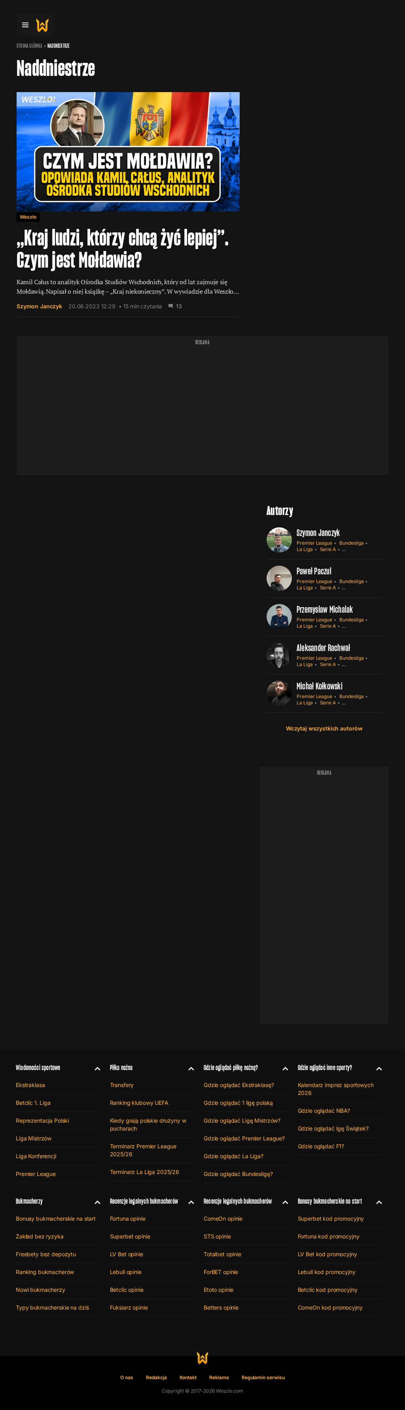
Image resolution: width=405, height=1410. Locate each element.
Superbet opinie (130, 1236)
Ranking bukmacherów (45, 1271)
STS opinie (217, 1236)
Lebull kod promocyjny (327, 1271)
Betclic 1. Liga (33, 1102)
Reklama (219, 1377)
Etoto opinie (218, 1289)
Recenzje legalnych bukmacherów (144, 1201)
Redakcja (156, 1377)
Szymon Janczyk (39, 306)
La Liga (305, 549)
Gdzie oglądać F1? (321, 1146)
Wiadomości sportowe (38, 1067)
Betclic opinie (127, 1289)
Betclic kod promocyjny (328, 1289)
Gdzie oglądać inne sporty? (325, 1067)
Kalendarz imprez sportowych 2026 (336, 1089)
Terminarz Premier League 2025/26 (143, 1150)
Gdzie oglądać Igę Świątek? (333, 1128)
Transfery (122, 1085)
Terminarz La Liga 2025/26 (145, 1171)
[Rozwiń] (94, 1068)
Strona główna (29, 45)
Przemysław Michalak (325, 609)
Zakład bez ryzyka (40, 1236)
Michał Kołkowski (320, 686)
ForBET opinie (221, 1271)
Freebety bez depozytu (46, 1254)
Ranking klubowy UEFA (139, 1102)
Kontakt (188, 1377)
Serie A (328, 549)
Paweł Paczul (314, 571)
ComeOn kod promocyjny (330, 1307)
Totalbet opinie (222, 1254)
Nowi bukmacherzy (40, 1289)
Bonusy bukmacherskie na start (56, 1218)
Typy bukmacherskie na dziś (52, 1307)
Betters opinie (221, 1307)
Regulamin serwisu (263, 1377)
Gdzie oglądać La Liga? (233, 1156)
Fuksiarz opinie (129, 1307)
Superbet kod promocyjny (331, 1218)
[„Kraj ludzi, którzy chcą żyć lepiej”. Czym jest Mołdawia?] (128, 199)
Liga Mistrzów (33, 1138)
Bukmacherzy (29, 1201)
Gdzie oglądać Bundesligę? (238, 1173)
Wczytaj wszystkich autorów (324, 728)
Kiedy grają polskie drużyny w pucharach (148, 1124)
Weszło (28, 217)
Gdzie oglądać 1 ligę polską (238, 1102)
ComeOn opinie (223, 1218)
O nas (126, 1377)
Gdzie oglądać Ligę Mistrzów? (242, 1120)
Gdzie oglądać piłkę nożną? (231, 1067)
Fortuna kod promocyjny (329, 1236)
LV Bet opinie (126, 1254)
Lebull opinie (126, 1271)
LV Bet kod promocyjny (327, 1254)
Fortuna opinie (128, 1218)
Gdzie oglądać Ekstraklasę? (239, 1085)
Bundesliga (351, 543)
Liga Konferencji (36, 1156)
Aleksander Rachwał (323, 648)
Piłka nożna (121, 1067)
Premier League (314, 543)
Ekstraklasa (30, 1085)
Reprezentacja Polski (42, 1120)
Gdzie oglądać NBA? (324, 1110)
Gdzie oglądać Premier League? (244, 1138)
